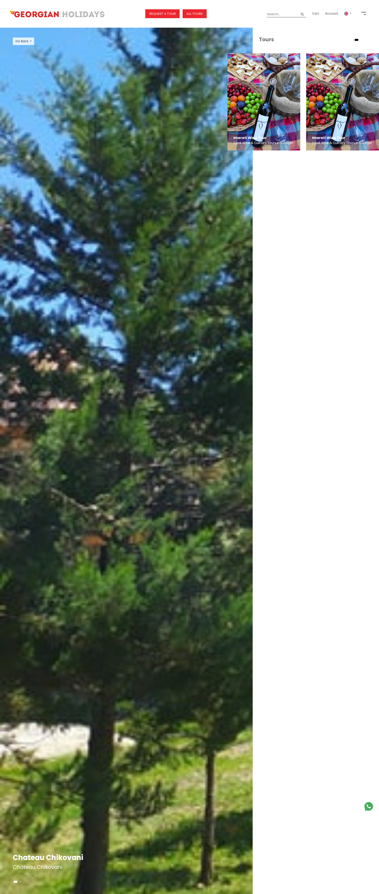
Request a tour (162, 13)
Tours (266, 39)
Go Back (21, 41)
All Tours (195, 13)
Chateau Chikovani (48, 858)
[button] (347, 13)
